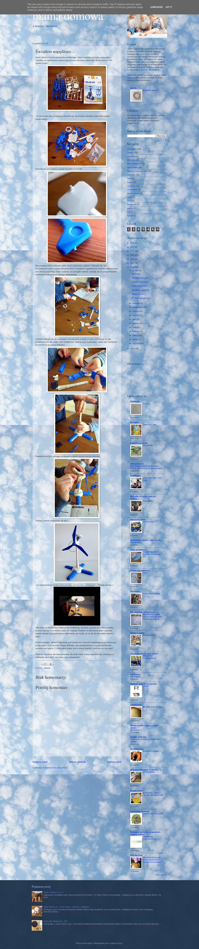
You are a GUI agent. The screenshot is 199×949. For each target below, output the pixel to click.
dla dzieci (131, 160)
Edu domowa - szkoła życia (142, 612)
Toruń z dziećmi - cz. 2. (54, 892)
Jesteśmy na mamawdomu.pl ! (149, 838)
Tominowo (135, 591)
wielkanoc (131, 175)
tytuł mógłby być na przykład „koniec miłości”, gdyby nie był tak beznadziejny (146, 467)
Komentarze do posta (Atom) (55, 768)
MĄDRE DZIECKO (138, 737)
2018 (132, 243)
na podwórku (132, 189)
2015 (132, 255)
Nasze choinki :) (139, 294)
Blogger (119, 943)
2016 (132, 251)
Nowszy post (39, 762)
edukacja (131, 156)
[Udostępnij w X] (48, 664)
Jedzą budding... (149, 772)
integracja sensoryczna (137, 171)
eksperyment (132, 167)
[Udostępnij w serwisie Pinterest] (53, 664)
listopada (136, 303)
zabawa (47, 668)
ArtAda (133, 88)
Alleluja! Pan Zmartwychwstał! (149, 657)
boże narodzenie (134, 164)
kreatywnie (131, 149)
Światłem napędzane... (141, 290)
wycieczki (131, 186)
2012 (132, 267)
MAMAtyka (135, 401)
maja (134, 327)
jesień (129, 197)
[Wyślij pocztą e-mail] (42, 664)
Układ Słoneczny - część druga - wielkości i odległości (67, 907)
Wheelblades (135, 543)
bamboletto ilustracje (139, 811)
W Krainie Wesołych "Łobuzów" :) (145, 770)
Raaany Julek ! (136, 790)
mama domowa (67, 15)
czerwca (136, 323)
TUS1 (145, 573)
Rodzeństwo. (135, 677)
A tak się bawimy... (138, 550)
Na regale (134, 422)
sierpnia (136, 315)
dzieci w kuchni (133, 193)
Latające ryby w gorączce (153, 814)
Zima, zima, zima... (140, 286)
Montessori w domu (150, 751)
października (138, 307)
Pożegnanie (148, 445)
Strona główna (77, 762)
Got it (169, 7)
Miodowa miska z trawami (153, 707)
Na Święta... (137, 274)
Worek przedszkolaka (151, 594)
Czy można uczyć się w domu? (144, 654)
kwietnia (136, 331)
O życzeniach (148, 522)
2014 (132, 259)
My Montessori (136, 749)
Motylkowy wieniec (150, 90)
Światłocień (135, 475)
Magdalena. (147, 501)
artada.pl (130, 78)
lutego (135, 339)
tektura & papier (137, 633)
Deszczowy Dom (137, 519)
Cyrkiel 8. (146, 404)
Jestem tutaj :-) (136, 730)
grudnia (135, 270)
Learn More (156, 7)
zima (129, 201)
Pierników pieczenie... (141, 278)
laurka (129, 182)
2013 (132, 263)
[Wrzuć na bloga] (45, 664)
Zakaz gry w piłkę (150, 425)
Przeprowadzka (149, 635)
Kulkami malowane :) (140, 282)
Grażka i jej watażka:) (139, 570)
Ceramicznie (135, 705)
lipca (134, 319)
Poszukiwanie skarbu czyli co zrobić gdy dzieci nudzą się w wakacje (152, 616)
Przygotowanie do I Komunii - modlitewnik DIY (151, 554)
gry (128, 212)
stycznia (136, 343)
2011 (132, 348)
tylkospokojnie (136, 464)
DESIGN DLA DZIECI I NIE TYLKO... (146, 540)
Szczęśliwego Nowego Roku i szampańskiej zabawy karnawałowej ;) (152, 859)
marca (135, 335)
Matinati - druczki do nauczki (143, 684)
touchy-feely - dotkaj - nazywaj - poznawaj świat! (153, 794)
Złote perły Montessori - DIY (55, 921)
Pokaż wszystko (161, 875)
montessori (132, 204)
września (136, 311)
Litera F (146, 686)
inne (129, 178)
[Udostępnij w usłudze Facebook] (50, 664)
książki (130, 216)
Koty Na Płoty (136, 855)
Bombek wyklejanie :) (141, 298)
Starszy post (114, 762)
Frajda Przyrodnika (138, 443)
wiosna (130, 208)
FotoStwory (135, 674)
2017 (132, 247)
